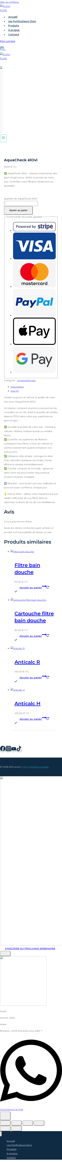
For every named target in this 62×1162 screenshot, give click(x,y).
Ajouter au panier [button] (31, 587)
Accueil (12, 17)
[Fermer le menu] (1, 1134)
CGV (25, 766)
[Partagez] (27, 1123)
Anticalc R (27, 662)
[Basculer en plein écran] (16, 1123)
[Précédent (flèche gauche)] (5, 1128)
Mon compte (7, 41)
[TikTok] (19, 750)
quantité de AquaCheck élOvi (20, 198)
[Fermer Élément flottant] (5, 953)
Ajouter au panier (18, 210)
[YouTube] (13, 750)
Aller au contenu (9, 1)
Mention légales (39, 766)
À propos (14, 30)
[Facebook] (3, 750)
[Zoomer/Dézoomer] (5, 1123)
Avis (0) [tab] (15, 390)
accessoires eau (26, 380)
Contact (13, 34)
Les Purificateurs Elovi (22, 21)
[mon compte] (1, 132)
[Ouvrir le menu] (3, 138)
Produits (13, 25)
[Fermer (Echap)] (39, 1123)
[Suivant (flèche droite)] (16, 1128)
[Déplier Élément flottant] (5, 1115)
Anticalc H (28, 703)
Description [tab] (17, 386)
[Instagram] (8, 750)
